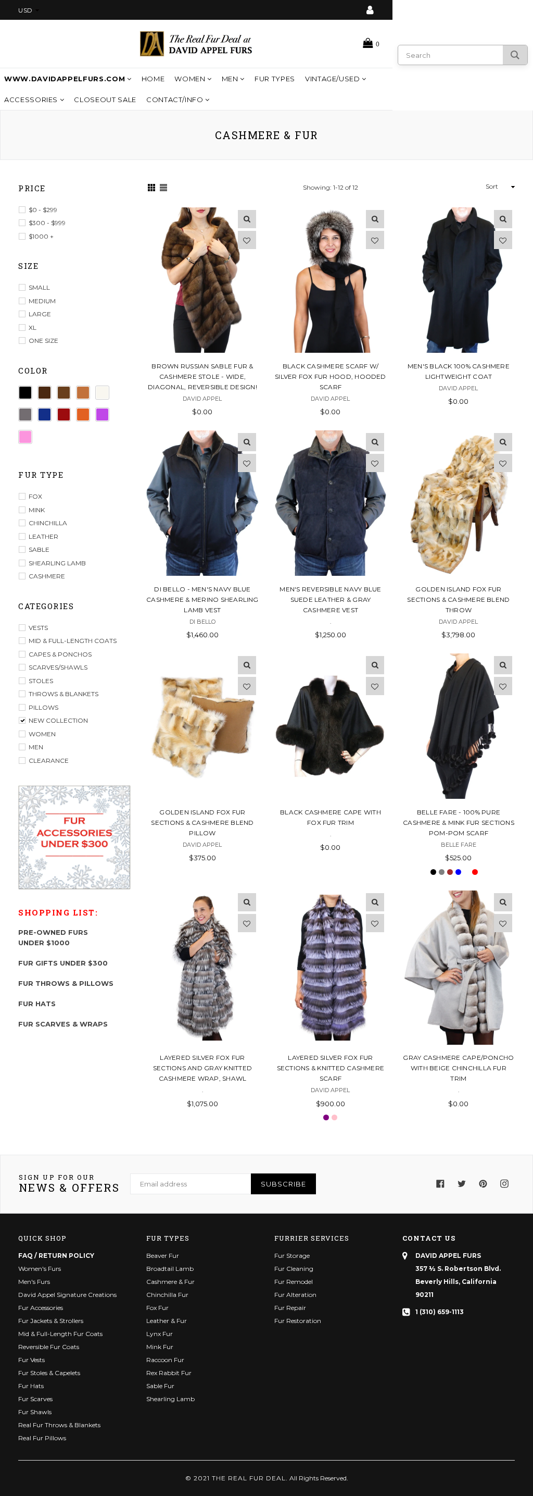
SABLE (39, 549)
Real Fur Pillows (42, 1438)
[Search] (515, 55)
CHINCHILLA (48, 523)
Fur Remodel (293, 1281)
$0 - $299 (43, 210)
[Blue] (44, 414)
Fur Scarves (35, 1399)
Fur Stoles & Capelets (49, 1373)
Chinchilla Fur (167, 1295)
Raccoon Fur (165, 1360)
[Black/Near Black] (25, 393)
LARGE (40, 314)
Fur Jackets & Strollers (50, 1321)
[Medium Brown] (64, 393)
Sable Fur (160, 1386)
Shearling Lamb (170, 1399)
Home (153, 79)
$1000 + (41, 236)
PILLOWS (43, 707)
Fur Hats (31, 1386)
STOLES (41, 681)
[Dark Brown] (44, 393)
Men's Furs (34, 1281)
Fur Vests (31, 1360)
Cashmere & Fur (170, 1281)
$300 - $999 (47, 223)
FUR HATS (37, 1003)
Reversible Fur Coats (48, 1347)
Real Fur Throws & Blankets (59, 1425)
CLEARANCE (49, 760)
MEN (231, 79)
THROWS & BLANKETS (63, 694)
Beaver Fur (162, 1255)
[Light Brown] (83, 393)
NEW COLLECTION (58, 720)
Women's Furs (39, 1268)
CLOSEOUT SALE (105, 99)
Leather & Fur (166, 1321)
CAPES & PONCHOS (60, 654)
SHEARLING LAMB (57, 563)
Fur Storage (292, 1255)
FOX (35, 496)
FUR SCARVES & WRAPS (63, 1024)
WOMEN (190, 79)
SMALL (39, 287)
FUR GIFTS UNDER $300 (63, 963)
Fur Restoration (297, 1321)
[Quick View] (247, 219)
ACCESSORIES (32, 99)
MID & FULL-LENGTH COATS (73, 641)
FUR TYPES (275, 79)
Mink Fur (159, 1347)
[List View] (163, 187)
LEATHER (43, 536)
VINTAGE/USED (333, 79)
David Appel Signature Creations (67, 1295)
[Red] (64, 414)
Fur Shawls (35, 1412)
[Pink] (25, 437)
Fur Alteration (295, 1295)
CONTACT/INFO (175, 99)
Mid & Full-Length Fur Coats (60, 1334)
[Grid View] (151, 187)
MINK (37, 510)
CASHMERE (47, 576)
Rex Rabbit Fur (169, 1373)
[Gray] (25, 414)
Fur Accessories (40, 1308)
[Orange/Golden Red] (83, 414)
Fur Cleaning (293, 1268)
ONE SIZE (43, 340)
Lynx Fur (159, 1334)
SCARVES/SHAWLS (58, 667)
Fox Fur (157, 1308)
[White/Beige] (102, 393)
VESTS (38, 628)
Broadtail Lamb (170, 1268)
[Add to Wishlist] (247, 240)
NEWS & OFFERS (69, 1184)
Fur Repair (290, 1308)
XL (32, 327)
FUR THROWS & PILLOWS (65, 983)
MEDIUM (42, 301)
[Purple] (102, 414)
